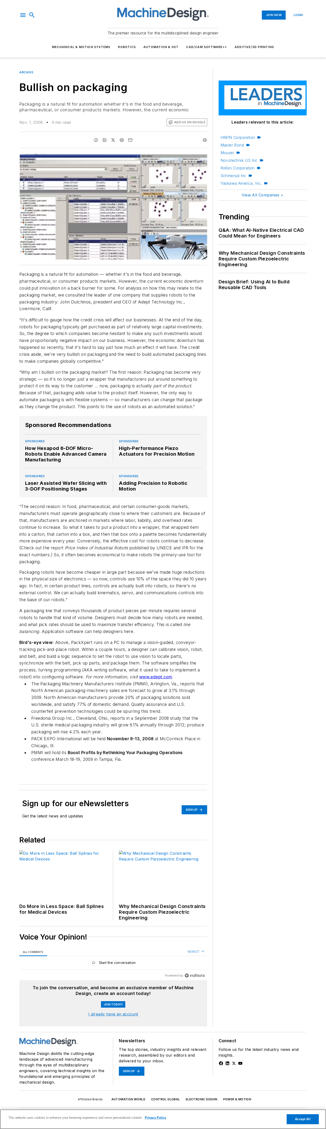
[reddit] (121, 140)
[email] (130, 140)
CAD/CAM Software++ (206, 47)
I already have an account (113, 1014)
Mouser (227, 152)
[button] (22, 15)
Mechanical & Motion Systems (81, 47)
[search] (32, 15)
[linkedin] (104, 140)
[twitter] (113, 140)
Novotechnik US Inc (239, 160)
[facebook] (96, 140)
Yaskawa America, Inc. (241, 183)
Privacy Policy (155, 1117)
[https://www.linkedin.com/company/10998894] (227, 1063)
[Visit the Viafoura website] (194, 975)
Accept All (302, 1119)
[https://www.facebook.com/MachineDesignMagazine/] (221, 1063)
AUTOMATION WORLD (128, 1099)
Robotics (127, 47)
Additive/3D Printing (254, 47)
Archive (26, 72)
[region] (113, 963)
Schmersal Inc (233, 175)
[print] (204, 140)
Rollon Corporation (238, 168)
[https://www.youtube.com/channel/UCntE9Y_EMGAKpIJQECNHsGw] (240, 1063)
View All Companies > (262, 195)
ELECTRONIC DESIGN (201, 1099)
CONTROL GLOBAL (165, 1099)
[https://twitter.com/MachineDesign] (233, 1063)
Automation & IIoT (161, 47)
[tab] (33, 952)
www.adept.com (155, 676)
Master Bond (232, 145)
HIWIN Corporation (238, 137)
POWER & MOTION (237, 1099)
